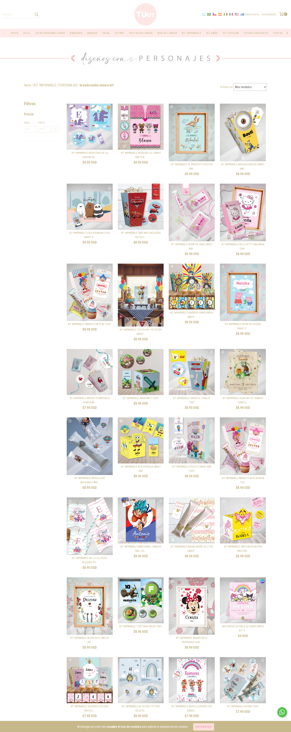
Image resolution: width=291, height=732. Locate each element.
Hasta (41, 123)
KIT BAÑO (212, 33)
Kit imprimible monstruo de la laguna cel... (90, 155)
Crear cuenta (252, 14)
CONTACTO (280, 33)
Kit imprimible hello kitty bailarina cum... (243, 246)
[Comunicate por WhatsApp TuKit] (282, 712)
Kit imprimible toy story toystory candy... (141, 332)
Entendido (203, 726)
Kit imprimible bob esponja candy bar (141, 468)
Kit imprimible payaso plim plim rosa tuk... (243, 480)
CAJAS (106, 33)
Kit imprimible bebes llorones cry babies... (191, 708)
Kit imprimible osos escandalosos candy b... (89, 235)
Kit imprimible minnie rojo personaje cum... (191, 640)
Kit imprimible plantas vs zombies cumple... (243, 400)
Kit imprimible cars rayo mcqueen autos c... (141, 235)
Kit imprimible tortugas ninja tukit (140, 626)
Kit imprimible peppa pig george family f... (243, 326)
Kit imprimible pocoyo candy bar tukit (191, 468)
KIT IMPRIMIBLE (191, 33)
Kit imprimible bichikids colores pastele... (90, 708)
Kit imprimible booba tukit (243, 706)
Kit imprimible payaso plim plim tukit (89, 324)
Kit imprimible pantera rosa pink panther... (243, 548)
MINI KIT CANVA (167, 33)
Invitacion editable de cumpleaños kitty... (243, 628)
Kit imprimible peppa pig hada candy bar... (192, 246)
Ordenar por (226, 87)
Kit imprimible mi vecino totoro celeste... (141, 708)
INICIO (15, 33)
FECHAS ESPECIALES (256, 33)
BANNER (92, 33)
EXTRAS (119, 33)
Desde (27, 123)
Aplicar (55, 129)
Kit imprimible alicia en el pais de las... (89, 640)
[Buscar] (36, 14)
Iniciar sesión (269, 14)
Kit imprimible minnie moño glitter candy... (192, 548)
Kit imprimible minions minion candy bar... (243, 166)
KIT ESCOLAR (231, 33)
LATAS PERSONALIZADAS (50, 33)
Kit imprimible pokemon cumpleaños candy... (191, 314)
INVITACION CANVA (141, 33)
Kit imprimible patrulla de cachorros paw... (89, 480)
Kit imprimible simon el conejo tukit (191, 400)
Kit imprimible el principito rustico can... (192, 166)
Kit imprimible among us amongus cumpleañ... (90, 400)
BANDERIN (76, 33)
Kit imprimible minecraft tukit (141, 398)
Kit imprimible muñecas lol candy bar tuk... (141, 155)
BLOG (26, 33)
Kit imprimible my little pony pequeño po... (89, 560)
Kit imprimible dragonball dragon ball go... (140, 548)
